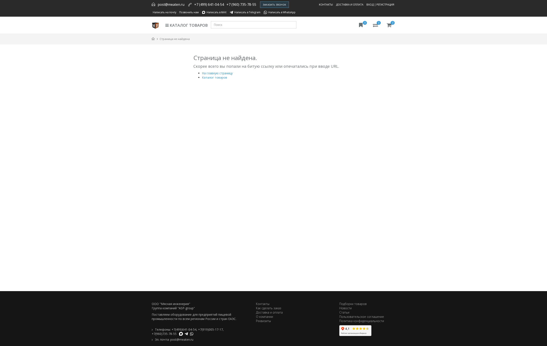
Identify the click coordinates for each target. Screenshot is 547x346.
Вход (370, 4)
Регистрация (385, 4)
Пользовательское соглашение (361, 317)
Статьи (344, 312)
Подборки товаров (353, 304)
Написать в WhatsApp (282, 12)
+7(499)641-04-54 (184, 329)
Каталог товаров (188, 25)
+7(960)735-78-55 (164, 334)
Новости (345, 308)
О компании (264, 317)
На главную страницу (217, 73)
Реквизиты (263, 321)
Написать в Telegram (247, 12)
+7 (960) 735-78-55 (241, 4)
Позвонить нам (189, 12)
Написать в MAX (216, 12)
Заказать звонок (274, 4)
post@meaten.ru (171, 4)
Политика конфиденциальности (361, 321)
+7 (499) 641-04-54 (209, 4)
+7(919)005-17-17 (210, 329)
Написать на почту (164, 12)
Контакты (326, 4)
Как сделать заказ (268, 308)
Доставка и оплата (349, 4)
